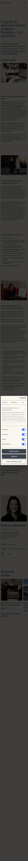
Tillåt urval (14, 456)
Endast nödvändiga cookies (14, 461)
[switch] (24, 434)
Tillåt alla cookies (14, 451)
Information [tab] (14, 402)
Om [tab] (23, 402)
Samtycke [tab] (5, 402)
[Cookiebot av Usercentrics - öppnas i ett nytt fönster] (19, 398)
